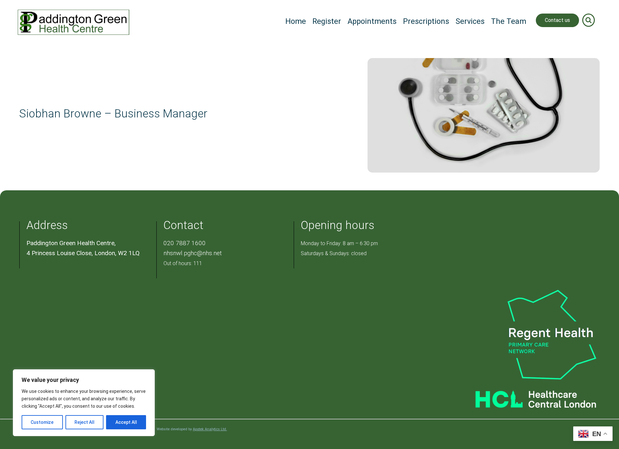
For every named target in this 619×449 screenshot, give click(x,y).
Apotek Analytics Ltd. (210, 429)
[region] (84, 402)
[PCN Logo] (523, 334)
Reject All (84, 422)
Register (326, 21)
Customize (42, 422)
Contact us (557, 20)
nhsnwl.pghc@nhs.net (192, 253)
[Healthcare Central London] (523, 396)
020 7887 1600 (184, 243)
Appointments (372, 21)
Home (295, 21)
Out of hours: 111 (182, 263)
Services (470, 21)
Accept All (126, 422)
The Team (508, 21)
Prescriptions (426, 21)
